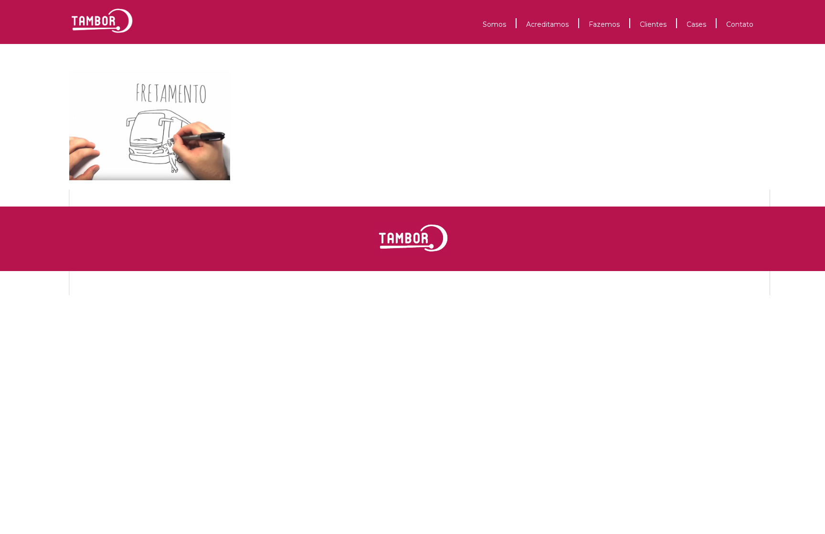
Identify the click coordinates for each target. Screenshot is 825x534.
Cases (696, 24)
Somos (494, 24)
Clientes (653, 24)
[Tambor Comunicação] (102, 39)
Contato (739, 24)
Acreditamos (547, 24)
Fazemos (604, 24)
